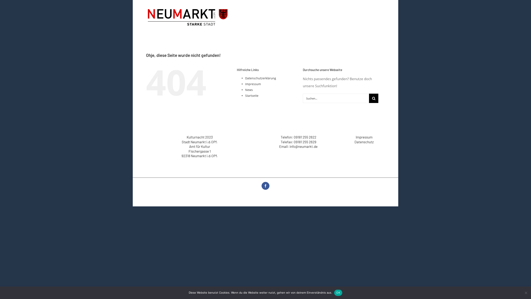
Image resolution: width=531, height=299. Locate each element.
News (249, 90)
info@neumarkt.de (304, 146)
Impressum (253, 84)
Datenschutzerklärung (260, 78)
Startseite (251, 96)
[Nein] (526, 293)
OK (338, 292)
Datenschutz (364, 142)
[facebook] (265, 186)
